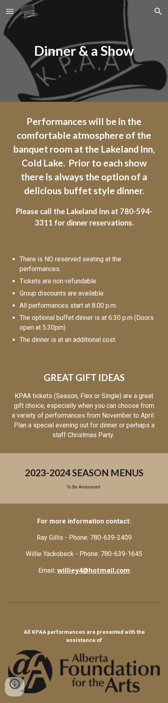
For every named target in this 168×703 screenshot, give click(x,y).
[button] (10, 11)
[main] (84, 51)
